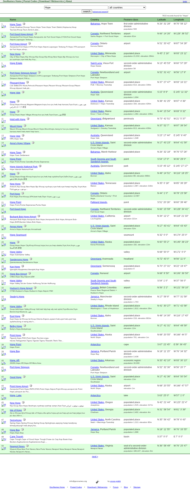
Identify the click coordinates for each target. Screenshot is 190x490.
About (68, 1)
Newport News (17, 446)
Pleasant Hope (17, 83)
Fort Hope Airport (18, 44)
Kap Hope (15, 266)
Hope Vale (15, 92)
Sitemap (136, 487)
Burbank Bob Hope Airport (23, 216)
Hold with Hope (17, 119)
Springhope (16, 420)
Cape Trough (16, 436)
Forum (115, 487)
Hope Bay (15, 351)
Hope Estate (16, 63)
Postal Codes (30, 1)
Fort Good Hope (18, 209)
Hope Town (15, 24)
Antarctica (96, 344)
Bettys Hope (16, 326)
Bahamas (95, 23)
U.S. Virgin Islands (100, 142)
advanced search (100, 12)
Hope (12, 101)
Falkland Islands (99, 202)
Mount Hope (16, 126)
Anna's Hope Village (20, 143)
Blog (126, 487)
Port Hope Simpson (20, 367)
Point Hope (15, 335)
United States (97, 53)
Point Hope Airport (19, 386)
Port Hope (15, 194)
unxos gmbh (115, 481)
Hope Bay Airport (18, 274)
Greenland (96, 118)
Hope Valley (16, 252)
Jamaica (95, 296)
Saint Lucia (96, 63)
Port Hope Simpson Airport (23, 73)
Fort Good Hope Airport (21, 34)
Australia (95, 92)
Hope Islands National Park (23, 166)
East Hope (15, 316)
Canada (95, 33)
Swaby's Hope (17, 296)
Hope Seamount (18, 235)
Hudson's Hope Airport (21, 288)
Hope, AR (14, 360)
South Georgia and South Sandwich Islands (103, 160)
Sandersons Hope (19, 259)
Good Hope (16, 377)
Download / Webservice (51, 1)
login (185, 1)
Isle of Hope (16, 410)
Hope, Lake (16, 395)
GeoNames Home (12, 1)
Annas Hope (16, 226)
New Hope (15, 54)
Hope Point (15, 159)
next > (95, 456)
